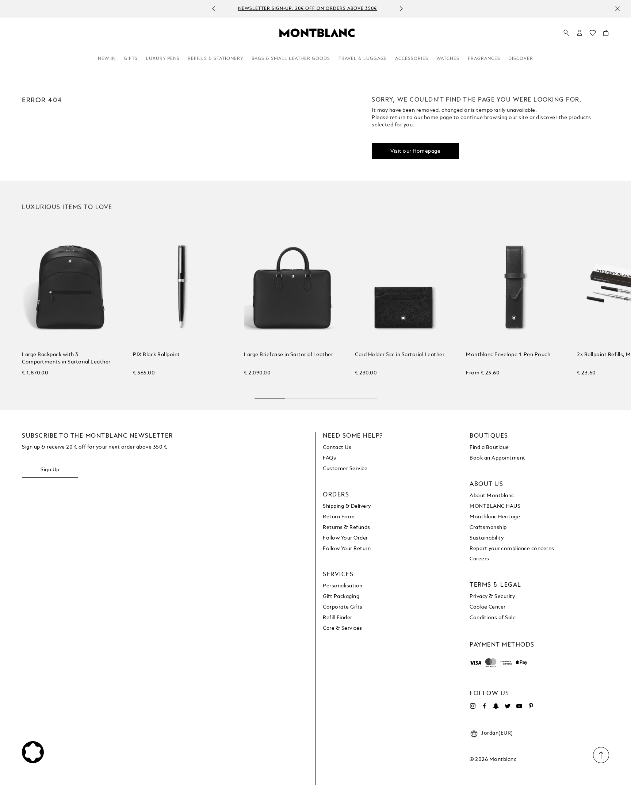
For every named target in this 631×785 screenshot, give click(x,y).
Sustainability (487, 538)
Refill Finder (337, 617)
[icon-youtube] (519, 706)
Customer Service (345, 468)
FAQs (329, 458)
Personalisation (343, 585)
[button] (579, 33)
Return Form (339, 516)
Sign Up (50, 469)
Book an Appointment (497, 458)
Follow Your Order (345, 538)
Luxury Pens (163, 59)
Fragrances (484, 59)
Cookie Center (488, 607)
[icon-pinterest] (531, 706)
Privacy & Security (492, 596)
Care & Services (342, 628)
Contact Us (337, 447)
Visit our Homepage (415, 151)
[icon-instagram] (472, 706)
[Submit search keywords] (566, 33)
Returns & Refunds (346, 527)
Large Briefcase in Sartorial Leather (288, 354)
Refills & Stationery (216, 59)
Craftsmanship (488, 527)
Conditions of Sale (493, 617)
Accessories (411, 59)
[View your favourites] (592, 34)
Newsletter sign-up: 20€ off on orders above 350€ (307, 9)
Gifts (131, 59)
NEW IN (107, 59)
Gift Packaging (341, 596)
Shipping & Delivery (347, 506)
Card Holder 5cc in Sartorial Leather (399, 354)
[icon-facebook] (484, 706)
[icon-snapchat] (496, 706)
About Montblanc (492, 495)
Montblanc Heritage (495, 516)
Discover (520, 59)
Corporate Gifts (343, 607)
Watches (447, 59)
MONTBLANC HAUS (495, 506)
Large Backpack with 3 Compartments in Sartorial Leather (66, 358)
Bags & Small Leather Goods (291, 59)
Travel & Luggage (363, 59)
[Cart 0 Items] (606, 34)
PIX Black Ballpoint (156, 354)
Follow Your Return (347, 548)
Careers (479, 558)
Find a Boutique (489, 447)
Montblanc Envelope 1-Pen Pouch (508, 354)
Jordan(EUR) (497, 733)
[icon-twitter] (507, 706)
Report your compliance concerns (512, 548)
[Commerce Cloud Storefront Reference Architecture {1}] (317, 32)
